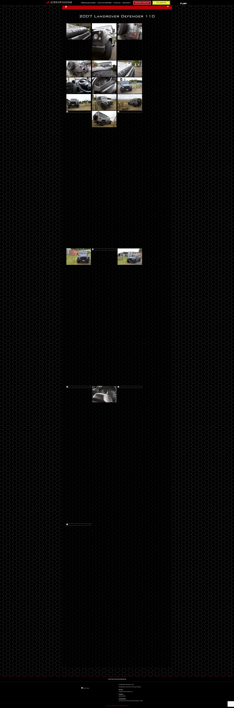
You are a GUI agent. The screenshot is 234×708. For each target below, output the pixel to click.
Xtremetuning (59, 2)
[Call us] (182, 3)
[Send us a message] (184, 3)
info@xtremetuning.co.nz (126, 691)
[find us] (185, 3)
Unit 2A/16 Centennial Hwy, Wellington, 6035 (131, 700)
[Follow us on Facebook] (180, 3)
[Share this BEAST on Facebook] (66, 7)
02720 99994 (122, 696)
